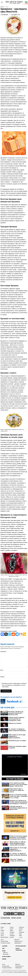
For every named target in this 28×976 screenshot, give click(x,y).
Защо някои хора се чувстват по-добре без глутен (17, 790)
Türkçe (20, 935)
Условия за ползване (5, 943)
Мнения (4, 959)
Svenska (12, 934)
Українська (21, 927)
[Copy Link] (24, 634)
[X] (6, 634)
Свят (3, 948)
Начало (2, 6)
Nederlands (12, 935)
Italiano (11, 930)
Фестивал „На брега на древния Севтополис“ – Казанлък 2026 (15, 713)
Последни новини (5, 918)
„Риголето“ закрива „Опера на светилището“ (18, 860)
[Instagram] (9, 634)
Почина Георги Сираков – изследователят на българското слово (16, 719)
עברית (2, 932)
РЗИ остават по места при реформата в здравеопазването (16, 736)
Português (12, 932)
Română (21, 929)
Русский (12, 937)
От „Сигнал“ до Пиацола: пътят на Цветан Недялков (17, 729)
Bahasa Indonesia (4, 937)
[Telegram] (17, 634)
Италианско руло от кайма (17, 740)
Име (2, 670)
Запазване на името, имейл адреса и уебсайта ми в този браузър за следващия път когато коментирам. (14, 685)
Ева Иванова (5, 14)
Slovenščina (21, 932)
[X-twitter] (8, 913)
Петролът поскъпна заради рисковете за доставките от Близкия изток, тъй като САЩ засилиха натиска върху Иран (18, 837)
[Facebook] (2, 634)
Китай (3, 950)
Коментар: (4, 651)
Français (12, 927)
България (4, 946)
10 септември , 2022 (15, 14)
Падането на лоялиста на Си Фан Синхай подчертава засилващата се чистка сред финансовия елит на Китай (19, 802)
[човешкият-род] (15, 823)
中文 (2, 929)
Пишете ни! (16, 939)
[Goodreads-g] (12, 913)
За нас (2, 939)
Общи (7, 6)
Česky (20, 930)
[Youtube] (15, 913)
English (2, 927)
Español (2, 930)
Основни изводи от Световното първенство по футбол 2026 (18, 808)
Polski (20, 934)
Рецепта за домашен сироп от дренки (17, 747)
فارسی (20, 937)
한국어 (2, 935)
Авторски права (4, 941)
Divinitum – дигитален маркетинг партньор (18, 972)
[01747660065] (14, 143)
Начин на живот (6, 956)
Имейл (3, 676)
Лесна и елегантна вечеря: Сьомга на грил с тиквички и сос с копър (18, 796)
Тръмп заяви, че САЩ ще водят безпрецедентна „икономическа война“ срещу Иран (18, 843)
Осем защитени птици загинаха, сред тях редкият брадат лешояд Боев (18, 784)
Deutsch (11, 929)
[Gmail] (20, 634)
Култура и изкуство (21, 946)
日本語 (2, 934)
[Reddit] (13, 634)
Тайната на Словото (14, 723)
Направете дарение (16, 918)
